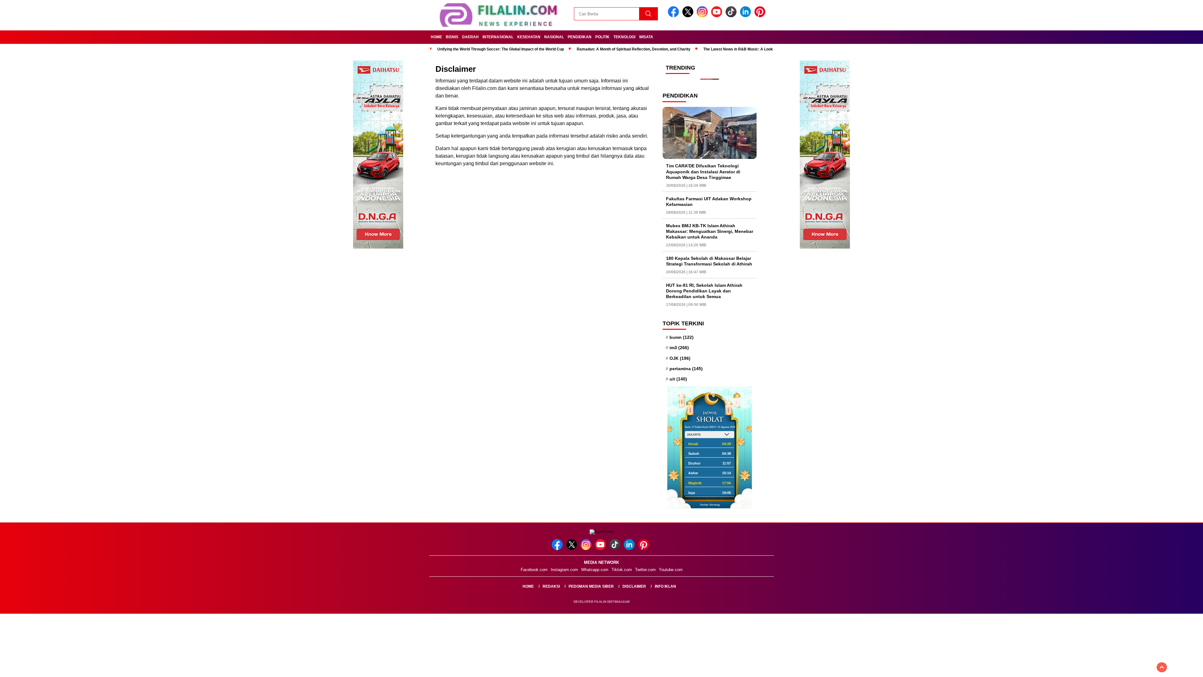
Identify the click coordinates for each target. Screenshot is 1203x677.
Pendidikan (579, 37)
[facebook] (674, 15)
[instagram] (703, 15)
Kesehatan (528, 37)
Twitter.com (645, 569)
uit (678, 378)
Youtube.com (671, 569)
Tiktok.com (622, 569)
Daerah (470, 37)
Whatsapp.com (594, 569)
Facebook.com (534, 569)
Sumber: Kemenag (710, 504)
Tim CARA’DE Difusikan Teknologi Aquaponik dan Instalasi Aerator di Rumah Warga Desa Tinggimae (703, 171)
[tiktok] (732, 15)
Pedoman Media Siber (591, 586)
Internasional (497, 37)
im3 (679, 347)
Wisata (646, 37)
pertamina (686, 368)
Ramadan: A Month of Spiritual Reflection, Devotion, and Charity (633, 49)
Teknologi (624, 37)
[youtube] (717, 15)
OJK (679, 358)
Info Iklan (665, 586)
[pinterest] (761, 15)
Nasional (554, 37)
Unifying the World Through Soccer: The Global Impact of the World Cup (500, 49)
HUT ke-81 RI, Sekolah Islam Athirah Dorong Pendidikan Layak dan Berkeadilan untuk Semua (704, 291)
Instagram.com (564, 569)
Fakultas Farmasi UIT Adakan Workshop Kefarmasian (709, 201)
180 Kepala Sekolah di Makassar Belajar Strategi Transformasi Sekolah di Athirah (709, 261)
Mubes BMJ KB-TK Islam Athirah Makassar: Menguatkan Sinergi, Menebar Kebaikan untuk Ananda (709, 231)
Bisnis (452, 37)
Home (436, 37)
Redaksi (551, 586)
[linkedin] (746, 15)
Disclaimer (634, 586)
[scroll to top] (1161, 667)
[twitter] (688, 15)
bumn (681, 337)
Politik (602, 37)
